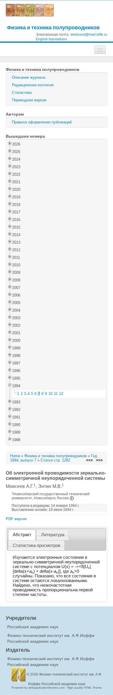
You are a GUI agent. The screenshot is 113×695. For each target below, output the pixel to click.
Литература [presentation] (52, 534)
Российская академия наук (32, 626)
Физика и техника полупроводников (53, 27)
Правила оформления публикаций (42, 122)
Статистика (22, 92)
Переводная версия (29, 100)
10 (50, 394)
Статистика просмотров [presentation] (36, 545)
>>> (99, 460)
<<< (89, 460)
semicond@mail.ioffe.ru (88, 35)
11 (56, 394)
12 (61, 394)
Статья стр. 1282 (55, 460)
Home (15, 456)
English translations (51, 39)
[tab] (22, 534)
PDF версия (16, 519)
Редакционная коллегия (33, 85)
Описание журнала (28, 77)
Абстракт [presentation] (22, 534)
